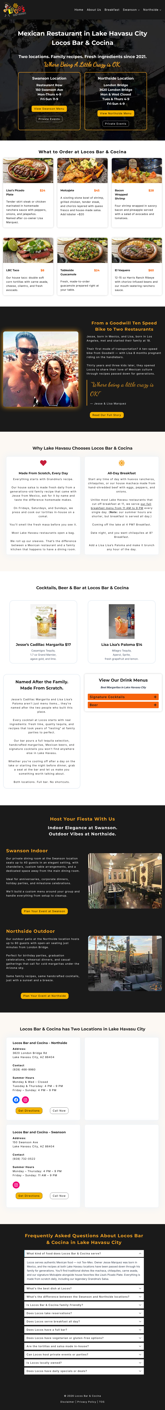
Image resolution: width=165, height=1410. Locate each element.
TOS (102, 1401)
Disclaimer (67, 1401)
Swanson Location (49, 78)
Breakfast (112, 9)
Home (79, 9)
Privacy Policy (86, 1401)
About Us (94, 9)
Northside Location (116, 78)
